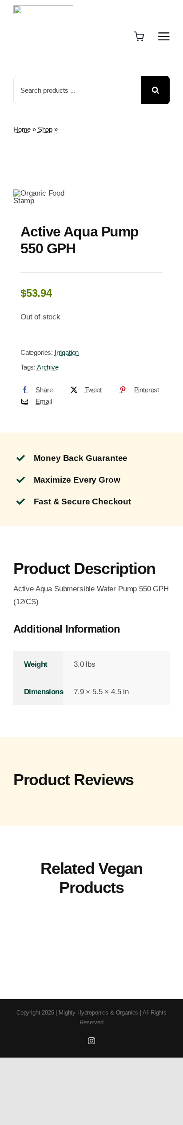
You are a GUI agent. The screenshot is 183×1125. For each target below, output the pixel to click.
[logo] (43, 9)
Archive (48, 367)
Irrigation (67, 352)
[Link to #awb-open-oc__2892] (164, 36)
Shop (45, 129)
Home (22, 129)
